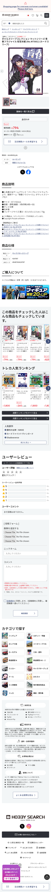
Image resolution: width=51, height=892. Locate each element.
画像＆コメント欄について (25, 468)
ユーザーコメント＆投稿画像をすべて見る (16, 463)
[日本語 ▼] (28, 15)
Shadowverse (13, 437)
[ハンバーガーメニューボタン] (46, 15)
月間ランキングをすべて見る (25, 418)
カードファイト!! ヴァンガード (20, 433)
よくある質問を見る (24, 795)
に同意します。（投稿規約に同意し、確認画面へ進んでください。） (27, 602)
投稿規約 (10, 600)
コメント (8, 561)
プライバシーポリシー (37, 863)
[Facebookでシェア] (28, 172)
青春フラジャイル (19, 162)
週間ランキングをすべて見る (25, 412)
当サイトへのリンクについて (37, 867)
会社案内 (13, 863)
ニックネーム (10, 548)
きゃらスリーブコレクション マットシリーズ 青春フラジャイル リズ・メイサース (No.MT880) (25, 230)
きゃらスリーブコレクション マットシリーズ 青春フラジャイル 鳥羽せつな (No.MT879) (25, 226)
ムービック (16, 159)
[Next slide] (49, 71)
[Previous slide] (2, 71)
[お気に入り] (33, 15)
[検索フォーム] (41, 15)
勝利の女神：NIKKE (15, 429)
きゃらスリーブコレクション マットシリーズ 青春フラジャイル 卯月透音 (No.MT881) (25, 234)
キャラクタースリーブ (20, 253)
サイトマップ (25, 871)
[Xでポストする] (22, 172)
